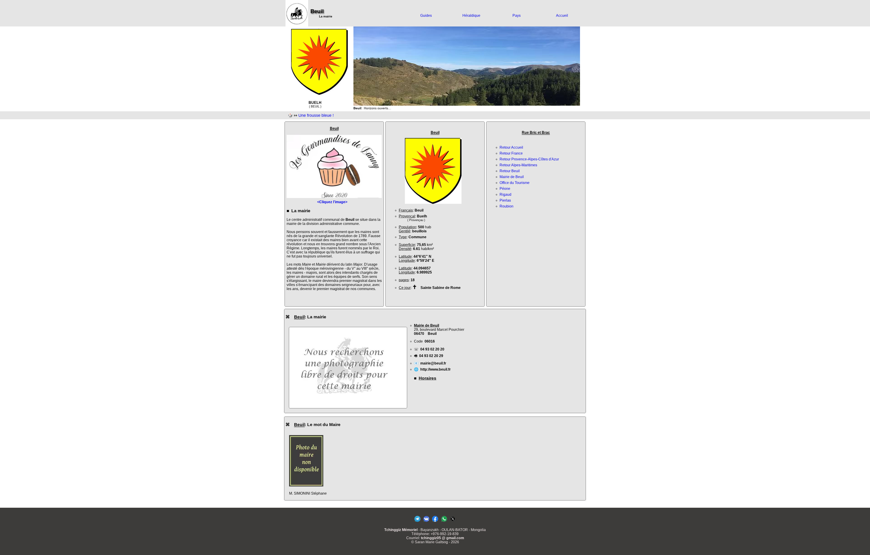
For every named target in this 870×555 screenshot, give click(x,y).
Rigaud (505, 194)
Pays (516, 15)
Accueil (562, 15)
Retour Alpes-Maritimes (518, 165)
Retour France (511, 153)
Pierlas (505, 200)
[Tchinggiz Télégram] (417, 522)
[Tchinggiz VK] (426, 522)
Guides (426, 15)
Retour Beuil (510, 171)
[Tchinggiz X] (453, 522)
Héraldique (471, 15)
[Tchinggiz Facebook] (435, 522)
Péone (505, 189)
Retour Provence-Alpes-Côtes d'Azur (529, 159)
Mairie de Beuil (512, 177)
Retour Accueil (511, 147)
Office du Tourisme (514, 183)
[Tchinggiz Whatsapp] (444, 522)
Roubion (506, 206)
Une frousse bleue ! (316, 115)
